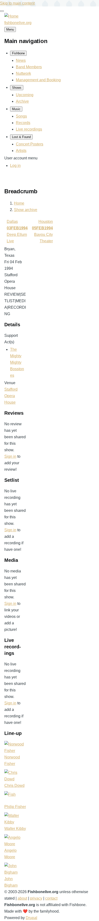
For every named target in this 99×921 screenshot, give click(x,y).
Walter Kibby (15, 829)
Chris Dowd (14, 785)
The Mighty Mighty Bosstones (17, 362)
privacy (36, 898)
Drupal (31, 918)
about (22, 898)
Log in (15, 165)
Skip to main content (17, 3)
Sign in (10, 456)
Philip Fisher (15, 807)
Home (19, 203)
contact (51, 898)
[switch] (2, 11)
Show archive (25, 210)
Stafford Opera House (11, 395)
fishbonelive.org (17, 23)
